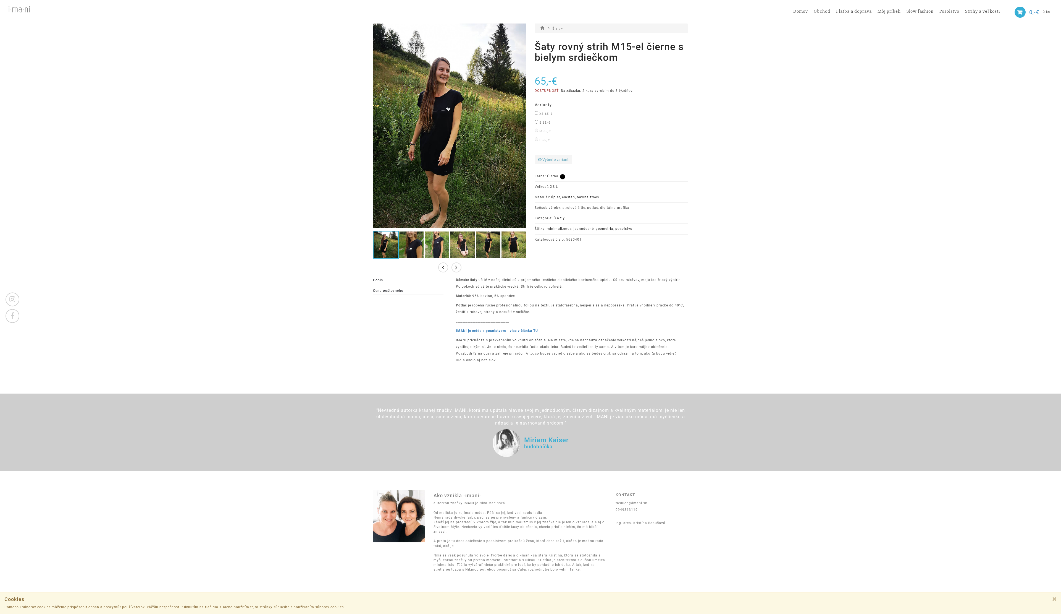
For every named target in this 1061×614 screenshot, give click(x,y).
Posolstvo (949, 11)
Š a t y (557, 28)
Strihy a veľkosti (982, 11)
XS (545, 114)
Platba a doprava (854, 11)
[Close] (1054, 599)
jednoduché (584, 229)
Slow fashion (920, 11)
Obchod (822, 11)
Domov (800, 11)
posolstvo (623, 229)
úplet (555, 197)
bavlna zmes (588, 197)
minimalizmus (559, 229)
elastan (568, 197)
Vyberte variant (555, 159)
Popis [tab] (378, 280)
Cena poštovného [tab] (388, 291)
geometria (604, 229)
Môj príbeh (889, 11)
